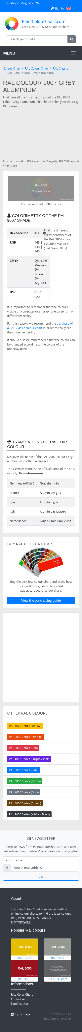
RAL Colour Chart (36, 68)
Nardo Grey (57, 979)
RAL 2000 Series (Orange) (25, 737)
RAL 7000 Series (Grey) (24, 792)
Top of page (22, 1014)
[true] (71, 39)
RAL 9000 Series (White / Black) (29, 814)
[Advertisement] (41, 133)
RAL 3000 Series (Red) (23, 748)
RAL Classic (60, 68)
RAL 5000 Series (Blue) (23, 770)
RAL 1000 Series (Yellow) (25, 726)
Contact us (18, 999)
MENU (9, 53)
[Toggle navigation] (73, 53)
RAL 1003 (24, 958)
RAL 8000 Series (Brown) (25, 803)
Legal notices (20, 1003)
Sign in (59, 8)
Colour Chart (11, 68)
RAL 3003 (24, 979)
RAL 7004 (57, 958)
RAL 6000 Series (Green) (25, 781)
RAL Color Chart (22, 994)
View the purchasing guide (41, 600)
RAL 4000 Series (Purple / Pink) (29, 759)
